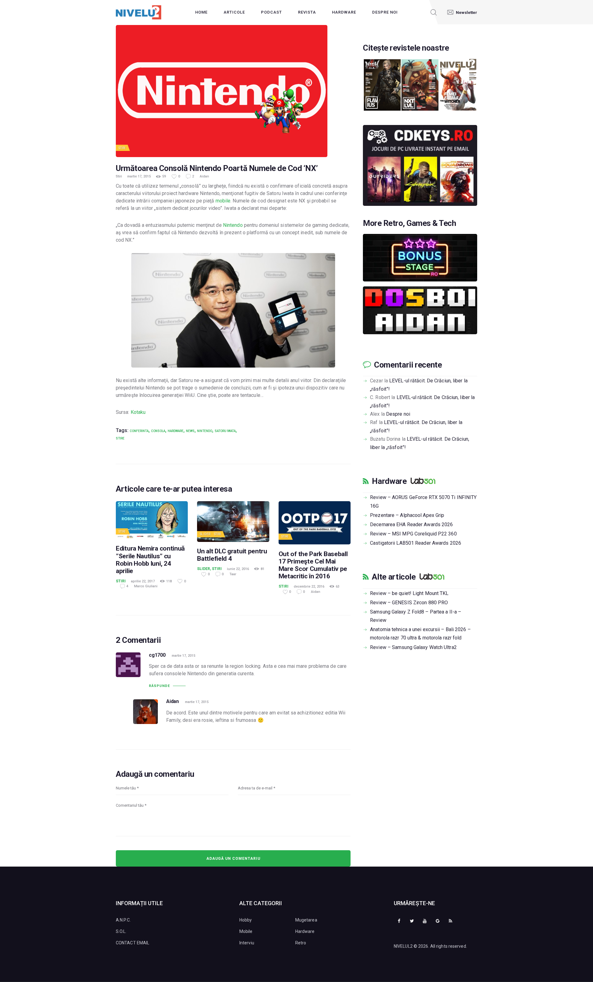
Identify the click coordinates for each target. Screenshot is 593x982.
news (190, 431)
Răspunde (159, 686)
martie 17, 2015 (139, 176)
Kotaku (138, 412)
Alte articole (393, 576)
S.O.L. (121, 931)
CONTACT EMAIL (132, 942)
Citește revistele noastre (406, 48)
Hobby (245, 920)
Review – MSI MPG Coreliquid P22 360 (413, 534)
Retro (300, 942)
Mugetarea (306, 920)
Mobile (246, 931)
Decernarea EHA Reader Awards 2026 (411, 524)
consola (158, 431)
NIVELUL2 (403, 946)
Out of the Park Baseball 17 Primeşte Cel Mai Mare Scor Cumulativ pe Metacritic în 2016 (313, 565)
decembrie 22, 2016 (309, 587)
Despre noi (398, 414)
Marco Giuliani (146, 586)
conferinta (139, 431)
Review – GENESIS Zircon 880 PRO (409, 602)
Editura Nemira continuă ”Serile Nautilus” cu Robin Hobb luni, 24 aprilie (150, 559)
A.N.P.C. (123, 920)
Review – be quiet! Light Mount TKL (409, 593)
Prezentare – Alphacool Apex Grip (407, 515)
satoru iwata (225, 431)
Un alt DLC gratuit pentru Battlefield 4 (232, 554)
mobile (223, 201)
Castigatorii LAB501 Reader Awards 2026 (415, 543)
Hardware (175, 431)
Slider (205, 534)
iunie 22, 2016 (238, 569)
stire (120, 438)
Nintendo (233, 225)
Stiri (122, 148)
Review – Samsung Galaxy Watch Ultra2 (413, 647)
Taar (232, 574)
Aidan (204, 176)
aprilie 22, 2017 (143, 581)
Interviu (246, 942)
